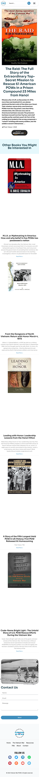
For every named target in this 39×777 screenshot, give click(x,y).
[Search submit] (28, 3)
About (19, 746)
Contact (25, 746)
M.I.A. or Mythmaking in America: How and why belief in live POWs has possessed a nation (19, 238)
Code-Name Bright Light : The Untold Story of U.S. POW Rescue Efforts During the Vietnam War (19, 632)
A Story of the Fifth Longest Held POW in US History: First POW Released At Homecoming (19, 538)
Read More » (19, 256)
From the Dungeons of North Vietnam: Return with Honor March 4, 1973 (19, 336)
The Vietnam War (18, 743)
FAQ (13, 746)
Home (9, 743)
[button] (34, 3)
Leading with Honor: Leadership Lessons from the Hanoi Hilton (19, 436)
